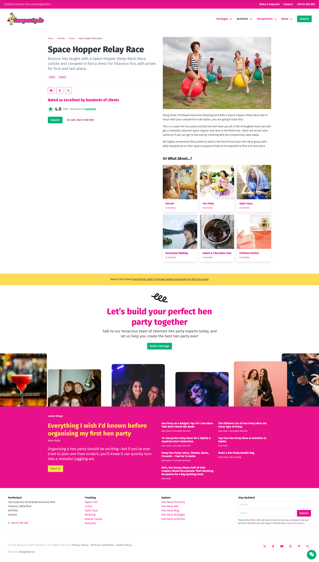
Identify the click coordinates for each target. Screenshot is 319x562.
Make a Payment (269, 4)
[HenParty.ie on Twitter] (264, 546)
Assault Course (93, 519)
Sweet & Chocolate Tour (217, 253)
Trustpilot (90, 109)
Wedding (90, 514)
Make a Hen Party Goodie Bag (236, 452)
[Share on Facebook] (59, 90)
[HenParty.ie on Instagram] (290, 546)
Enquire (304, 18)
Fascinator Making (176, 253)
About (284, 18)
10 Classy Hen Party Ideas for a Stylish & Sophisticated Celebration (186, 440)
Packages (222, 18)
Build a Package (159, 346)
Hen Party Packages (173, 514)
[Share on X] (68, 90)
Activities (242, 18)
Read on (55, 468)
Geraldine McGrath (182, 431)
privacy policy (298, 523)
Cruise (88, 506)
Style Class (246, 203)
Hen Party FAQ (169, 506)
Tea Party (208, 203)
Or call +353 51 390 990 (80, 120)
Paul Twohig (235, 457)
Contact (288, 4)
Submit (304, 513)
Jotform (253, 520)
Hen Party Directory (173, 502)
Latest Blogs (55, 416)
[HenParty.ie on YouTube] (281, 546)
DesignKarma (27, 551)
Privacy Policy (80, 545)
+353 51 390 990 (306, 4)
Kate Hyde (54, 440)
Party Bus (90, 523)
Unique (62, 77)
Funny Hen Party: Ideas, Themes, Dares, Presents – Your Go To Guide (185, 454)
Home (50, 38)
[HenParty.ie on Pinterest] (299, 546)
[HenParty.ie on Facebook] (273, 546)
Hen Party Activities (173, 519)
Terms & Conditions (102, 545)
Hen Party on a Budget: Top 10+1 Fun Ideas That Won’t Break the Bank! (187, 425)
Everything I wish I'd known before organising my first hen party (171, 279)
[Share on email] (51, 90)
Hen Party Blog (170, 510)
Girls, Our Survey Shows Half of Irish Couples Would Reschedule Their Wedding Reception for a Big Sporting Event (187, 471)
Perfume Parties (249, 253)
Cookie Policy (124, 545)
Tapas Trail (91, 502)
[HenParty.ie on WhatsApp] (307, 546)
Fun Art (169, 203)
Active (72, 38)
